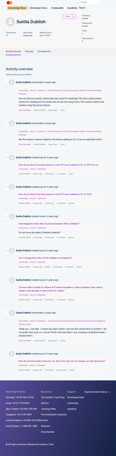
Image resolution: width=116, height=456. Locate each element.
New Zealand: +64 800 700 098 (21, 409)
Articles (45, 403)
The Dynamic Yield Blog (52, 397)
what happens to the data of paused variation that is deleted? (49, 223)
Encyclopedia (47, 432)
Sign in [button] (82, 8)
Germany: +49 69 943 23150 (20, 397)
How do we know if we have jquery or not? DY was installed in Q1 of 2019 (55, 194)
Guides (44, 420)
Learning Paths (48, 409)
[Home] (9, 4)
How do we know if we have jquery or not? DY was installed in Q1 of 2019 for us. (59, 165)
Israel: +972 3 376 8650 (17, 403)
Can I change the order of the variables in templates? (45, 258)
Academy (72, 8)
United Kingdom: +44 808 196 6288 (23, 420)
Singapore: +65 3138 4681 (19, 414)
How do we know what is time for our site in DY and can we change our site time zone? (62, 361)
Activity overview (13, 51)
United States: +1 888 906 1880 (21, 426)
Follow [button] (67, 16)
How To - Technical (37, 90)
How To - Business (37, 262)
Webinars (45, 426)
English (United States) (96, 392)
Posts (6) (29, 51)
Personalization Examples (54, 414)
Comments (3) (44, 51)
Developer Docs (38, 8)
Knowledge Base (17, 8)
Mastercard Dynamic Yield (40, 444)
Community (57, 8)
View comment (25, 110)
